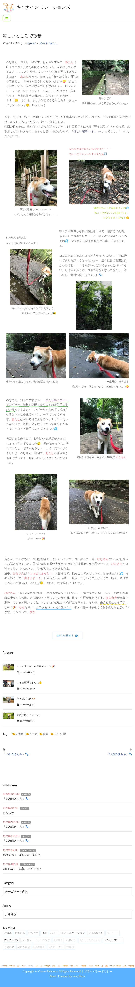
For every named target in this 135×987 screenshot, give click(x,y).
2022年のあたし (48, 43)
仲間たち (20, 932)
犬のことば (24, 947)
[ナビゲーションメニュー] (7, 18)
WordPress (79, 976)
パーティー (112, 932)
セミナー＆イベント (89, 940)
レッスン (27, 940)
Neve (53, 976)
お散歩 (19, 734)
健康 (45, 734)
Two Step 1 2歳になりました (21, 854)
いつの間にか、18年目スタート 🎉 (36, 666)
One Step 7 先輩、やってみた (22, 868)
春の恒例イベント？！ (29, 714)
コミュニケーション (73, 932)
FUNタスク (38, 947)
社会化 (70, 947)
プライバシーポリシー (98, 971)
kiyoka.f (31, 43)
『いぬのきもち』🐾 (16, 798)
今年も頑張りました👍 (29, 682)
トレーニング (42, 940)
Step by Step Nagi (28, 850)
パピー (54, 932)
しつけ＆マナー (113, 940)
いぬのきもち (95, 932)
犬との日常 (60, 734)
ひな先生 (33, 932)
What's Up (26, 794)
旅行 (60, 947)
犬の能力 (58, 940)
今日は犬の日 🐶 (26, 698)
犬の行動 (9, 947)
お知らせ (8, 812)
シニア (33, 734)
